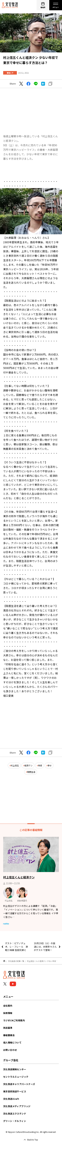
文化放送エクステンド (14, 1113)
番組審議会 (9, 1035)
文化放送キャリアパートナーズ (19, 1084)
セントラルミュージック (15, 1076)
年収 (40, 765)
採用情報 (7, 1013)
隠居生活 (31, 771)
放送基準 (7, 1027)
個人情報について (12, 1042)
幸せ (50, 765)
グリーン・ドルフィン (14, 1121)
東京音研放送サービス (14, 1091)
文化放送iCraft (11, 1098)
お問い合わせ (10, 1049)
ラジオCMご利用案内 (14, 1020)
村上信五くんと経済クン (19, 877)
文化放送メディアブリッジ (17, 1106)
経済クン (28, 765)
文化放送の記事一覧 (16, 961)
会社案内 (7, 1005)
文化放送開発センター (14, 1069)
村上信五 (15, 765)
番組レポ (10, 73)
